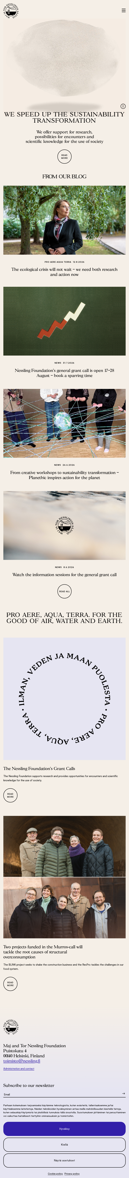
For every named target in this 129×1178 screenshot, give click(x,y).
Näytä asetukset (64, 1160)
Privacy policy (72, 1173)
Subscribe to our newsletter (28, 1085)
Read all (64, 591)
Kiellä (64, 1144)
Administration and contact (18, 1068)
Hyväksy (64, 1128)
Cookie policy (55, 1173)
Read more (64, 156)
